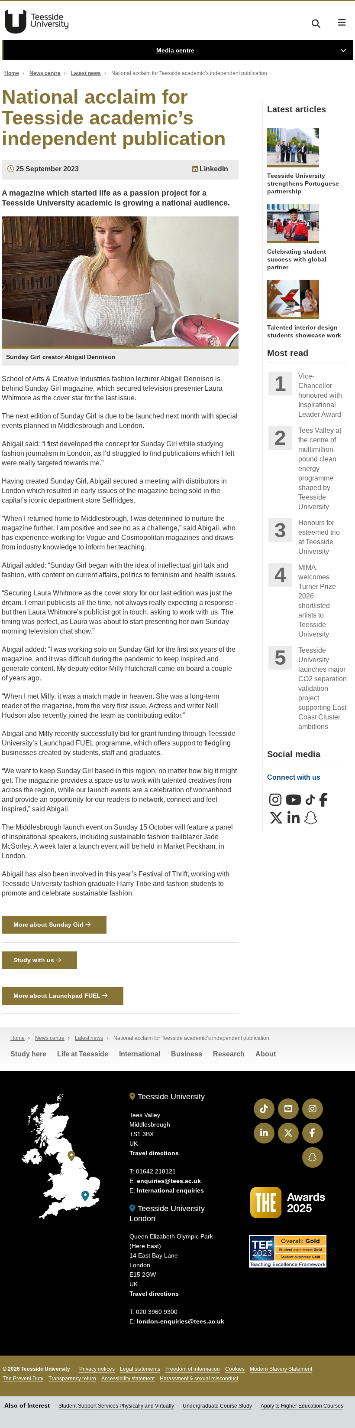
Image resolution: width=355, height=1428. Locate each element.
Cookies (235, 1369)
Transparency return (72, 1379)
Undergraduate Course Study (217, 1406)
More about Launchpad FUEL (57, 995)
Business (186, 1054)
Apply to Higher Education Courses (302, 1406)
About (265, 1054)
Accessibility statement (128, 1379)
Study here (28, 1054)
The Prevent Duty (23, 1379)
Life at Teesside (82, 1054)
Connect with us (293, 777)
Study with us (34, 960)
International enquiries (170, 1190)
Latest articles (296, 109)
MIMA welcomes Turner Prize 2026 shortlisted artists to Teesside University (317, 601)
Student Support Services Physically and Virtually (116, 1406)
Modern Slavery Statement (281, 1369)
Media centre (175, 50)
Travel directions (154, 1153)
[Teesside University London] (85, 1196)
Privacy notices (97, 1369)
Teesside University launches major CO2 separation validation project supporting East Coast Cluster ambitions (322, 688)
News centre (45, 73)
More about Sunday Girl (49, 924)
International (139, 1054)
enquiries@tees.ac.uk (169, 1180)
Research (229, 1054)
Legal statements (140, 1369)
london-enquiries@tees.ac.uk (180, 1321)
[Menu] (342, 22)
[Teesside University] (71, 1156)
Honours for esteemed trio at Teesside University (319, 537)
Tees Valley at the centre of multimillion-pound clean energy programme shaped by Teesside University (319, 468)
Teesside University (36, 21)
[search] (316, 22)
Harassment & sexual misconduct (199, 1379)
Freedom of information (192, 1369)
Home (11, 73)
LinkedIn (213, 169)
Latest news (86, 73)
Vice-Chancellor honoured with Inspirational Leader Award (320, 395)
